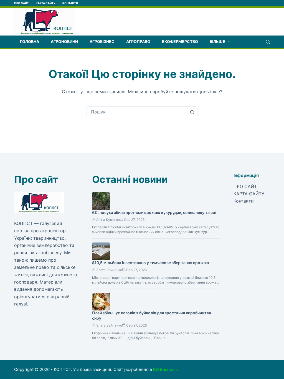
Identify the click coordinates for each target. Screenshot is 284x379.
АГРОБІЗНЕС (102, 41)
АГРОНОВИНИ (64, 41)
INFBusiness (165, 369)
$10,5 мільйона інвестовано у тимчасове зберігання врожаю (150, 262)
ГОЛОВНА (29, 41)
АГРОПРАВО (138, 41)
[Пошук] (268, 42)
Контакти (70, 3)
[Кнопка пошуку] (192, 112)
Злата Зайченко (109, 270)
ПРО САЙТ (21, 3)
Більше (217, 41)
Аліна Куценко (108, 220)
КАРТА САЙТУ (45, 3)
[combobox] (137, 111)
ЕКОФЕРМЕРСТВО (180, 41)
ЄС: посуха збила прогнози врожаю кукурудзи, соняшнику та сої (154, 212)
